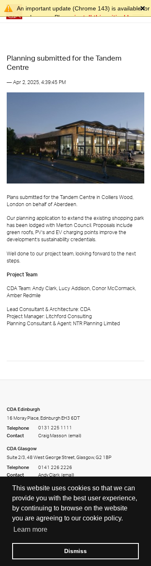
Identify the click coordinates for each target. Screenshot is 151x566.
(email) (74, 436)
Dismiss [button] (75, 551)
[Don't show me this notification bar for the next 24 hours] (142, 8)
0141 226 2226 (55, 467)
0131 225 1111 (55, 428)
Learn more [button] (30, 529)
